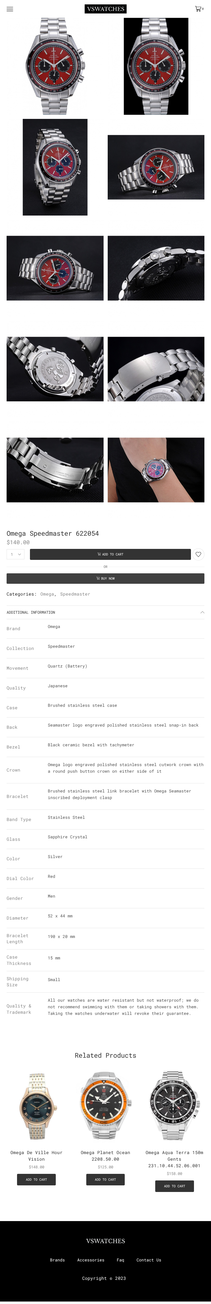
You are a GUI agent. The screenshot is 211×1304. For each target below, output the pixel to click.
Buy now (108, 578)
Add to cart (112, 554)
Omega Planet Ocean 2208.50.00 (105, 1155)
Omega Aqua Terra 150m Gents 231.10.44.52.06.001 (174, 1158)
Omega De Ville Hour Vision (36, 1155)
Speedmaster (75, 594)
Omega (47, 594)
